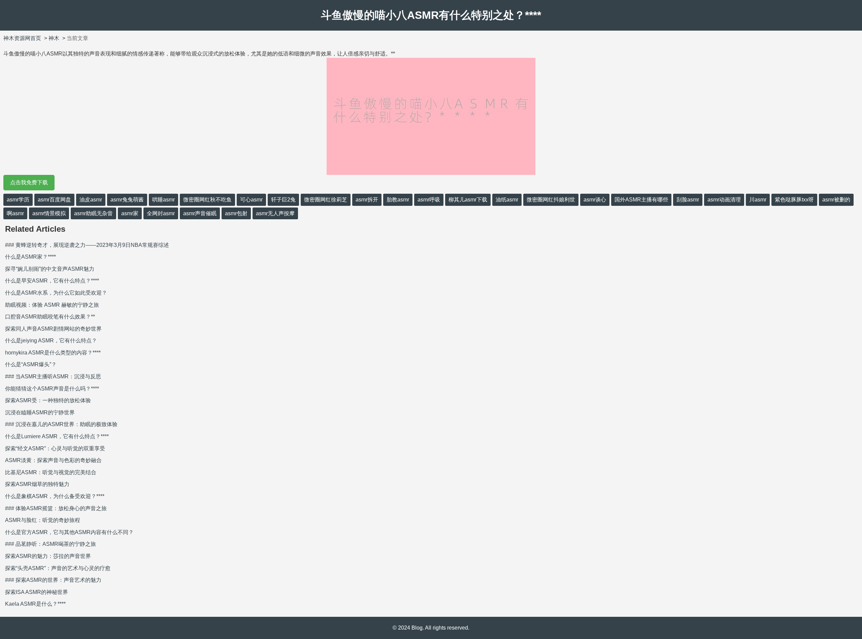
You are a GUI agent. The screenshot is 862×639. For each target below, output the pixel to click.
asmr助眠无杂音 (93, 213)
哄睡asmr (163, 199)
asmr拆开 (367, 199)
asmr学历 (18, 199)
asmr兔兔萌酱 (127, 199)
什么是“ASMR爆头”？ (31, 364)
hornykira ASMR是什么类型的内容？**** (53, 352)
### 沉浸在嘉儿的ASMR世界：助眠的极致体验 (61, 424)
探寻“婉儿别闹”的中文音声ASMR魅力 (49, 269)
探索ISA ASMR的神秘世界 (36, 592)
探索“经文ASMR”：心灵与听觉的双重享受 (55, 448)
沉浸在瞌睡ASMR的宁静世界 (40, 412)
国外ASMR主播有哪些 (641, 199)
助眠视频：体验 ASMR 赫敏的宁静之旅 (52, 305)
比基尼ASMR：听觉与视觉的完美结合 (50, 472)
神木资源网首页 (22, 38)
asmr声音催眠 (200, 213)
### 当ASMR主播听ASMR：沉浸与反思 (53, 376)
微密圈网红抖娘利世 (551, 199)
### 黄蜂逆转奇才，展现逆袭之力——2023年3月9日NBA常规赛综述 (87, 245)
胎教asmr (398, 199)
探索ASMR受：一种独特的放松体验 (48, 400)
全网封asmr (161, 213)
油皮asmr (90, 199)
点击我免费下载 (29, 182)
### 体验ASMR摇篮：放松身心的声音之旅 (56, 508)
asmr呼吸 (429, 199)
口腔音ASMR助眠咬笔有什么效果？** (50, 317)
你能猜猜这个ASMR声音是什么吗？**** (52, 388)
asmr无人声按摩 (275, 213)
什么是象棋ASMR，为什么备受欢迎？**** (54, 496)
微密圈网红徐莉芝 (325, 199)
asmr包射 (236, 213)
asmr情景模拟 (49, 213)
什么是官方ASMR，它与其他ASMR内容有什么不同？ (69, 532)
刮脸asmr (687, 199)
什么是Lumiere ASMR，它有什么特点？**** (57, 436)
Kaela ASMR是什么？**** (35, 604)
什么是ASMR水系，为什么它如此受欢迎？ (56, 293)
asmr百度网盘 (54, 199)
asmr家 (129, 213)
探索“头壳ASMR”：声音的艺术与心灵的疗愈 (57, 568)
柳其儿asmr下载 (468, 199)
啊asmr (15, 213)
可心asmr (251, 199)
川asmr (757, 199)
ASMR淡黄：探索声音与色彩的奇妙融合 (53, 460)
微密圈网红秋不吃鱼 (207, 199)
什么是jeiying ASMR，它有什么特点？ (51, 340)
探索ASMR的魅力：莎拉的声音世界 (48, 556)
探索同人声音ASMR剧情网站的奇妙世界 (53, 329)
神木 (53, 38)
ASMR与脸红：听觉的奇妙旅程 (42, 520)
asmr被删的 (836, 199)
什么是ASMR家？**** (30, 257)
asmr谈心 (595, 199)
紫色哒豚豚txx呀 (794, 199)
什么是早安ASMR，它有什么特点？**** (52, 281)
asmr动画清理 (724, 199)
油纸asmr (507, 199)
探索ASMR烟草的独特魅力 (37, 484)
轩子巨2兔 (283, 199)
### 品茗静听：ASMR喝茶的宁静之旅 (50, 544)
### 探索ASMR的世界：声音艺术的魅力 (53, 580)
